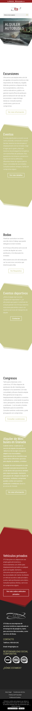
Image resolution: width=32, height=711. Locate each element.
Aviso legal (8, 692)
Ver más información (16, 112)
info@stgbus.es (13, 647)
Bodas (7, 235)
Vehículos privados (15, 556)
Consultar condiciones (16, 419)
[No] (30, 705)
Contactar (16, 319)
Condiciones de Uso (19, 692)
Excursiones (11, 74)
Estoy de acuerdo (12, 708)
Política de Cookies (15, 697)
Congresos (10, 378)
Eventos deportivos (15, 293)
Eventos (8, 134)
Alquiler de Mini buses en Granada (14, 440)
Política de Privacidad (15, 694)
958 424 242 (14, 642)
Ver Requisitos (16, 271)
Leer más (21, 708)
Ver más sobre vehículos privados (16, 592)
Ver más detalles (16, 175)
